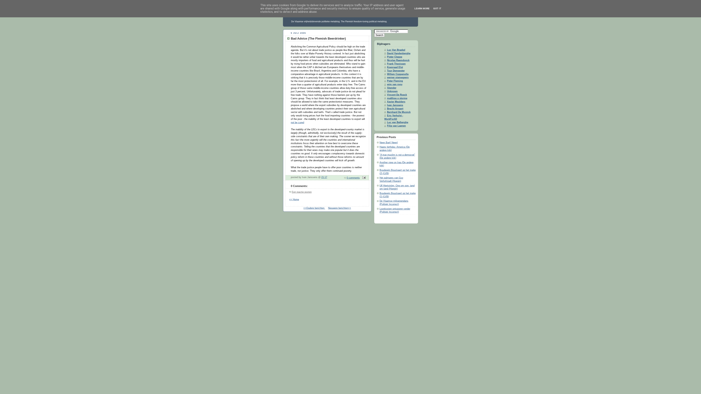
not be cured (297, 122)
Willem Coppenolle (398, 74)
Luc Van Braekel (396, 50)
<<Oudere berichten (314, 208)
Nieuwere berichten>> (339, 208)
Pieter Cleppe (394, 57)
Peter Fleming (395, 81)
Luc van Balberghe (397, 122)
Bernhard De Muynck (399, 112)
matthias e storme (397, 98)
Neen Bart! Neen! (389, 142)
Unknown (392, 91)
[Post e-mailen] (363, 178)
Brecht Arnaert (395, 108)
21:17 (324, 177)
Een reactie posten (302, 192)
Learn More (422, 8)
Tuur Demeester (396, 70)
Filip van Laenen (396, 126)
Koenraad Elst (395, 67)
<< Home (294, 199)
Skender (391, 88)
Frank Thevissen (396, 64)
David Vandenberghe (398, 53)
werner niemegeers (398, 77)
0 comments (353, 178)
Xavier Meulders (396, 102)
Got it (437, 8)
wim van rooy (394, 84)
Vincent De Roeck (397, 95)
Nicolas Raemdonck (398, 60)
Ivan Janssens (395, 105)
